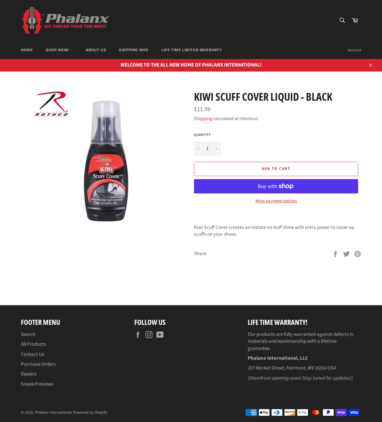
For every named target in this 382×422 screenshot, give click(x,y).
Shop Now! (58, 50)
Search (28, 334)
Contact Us (32, 354)
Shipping (203, 118)
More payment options (276, 201)
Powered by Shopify (90, 412)
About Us (96, 50)
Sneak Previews (37, 384)
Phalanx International (53, 412)
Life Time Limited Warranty (191, 50)
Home (27, 50)
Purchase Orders (38, 364)
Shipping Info (134, 50)
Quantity (202, 135)
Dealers (28, 374)
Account (354, 50)
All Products (33, 344)
